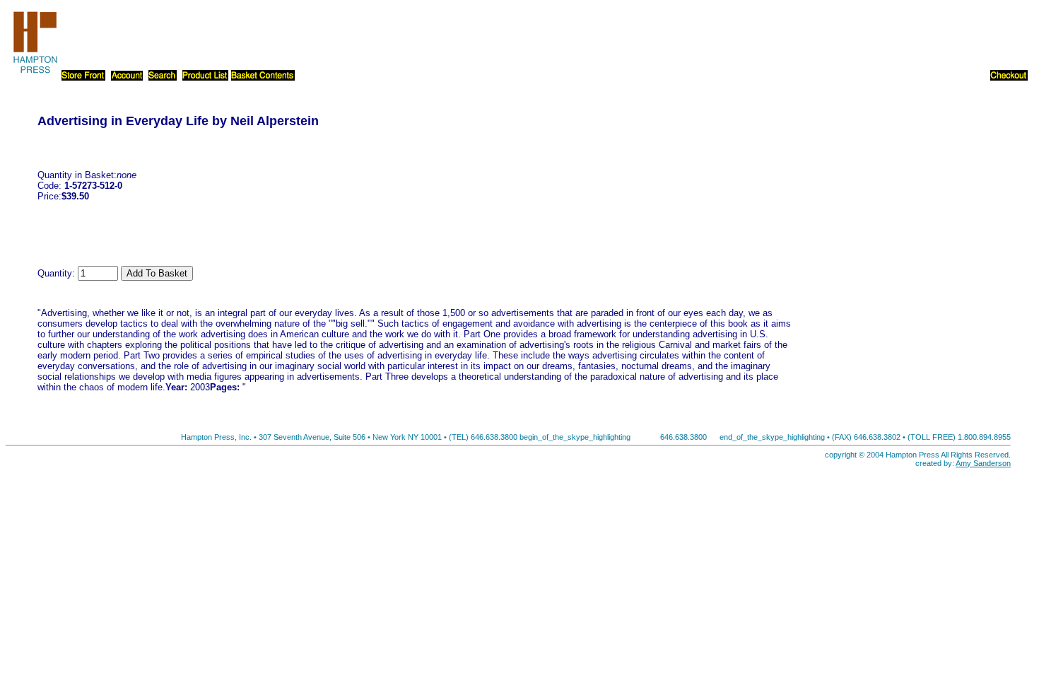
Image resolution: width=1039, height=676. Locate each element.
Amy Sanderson (983, 463)
